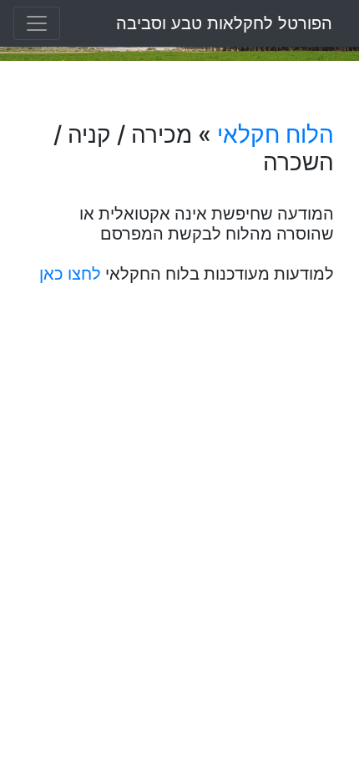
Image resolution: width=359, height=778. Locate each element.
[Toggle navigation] (36, 23)
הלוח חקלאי (275, 134)
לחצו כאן (70, 274)
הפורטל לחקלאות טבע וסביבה (224, 23)
